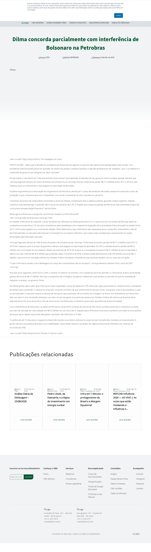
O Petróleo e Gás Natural (95, 495)
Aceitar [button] (118, 15)
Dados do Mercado (118, 493)
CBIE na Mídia (116, 488)
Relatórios (70, 474)
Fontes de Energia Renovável (95, 488)
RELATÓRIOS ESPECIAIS (99, 23)
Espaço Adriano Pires (119, 479)
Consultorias (71, 479)
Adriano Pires (52, 391)
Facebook (140, 483)
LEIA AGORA (26, 420)
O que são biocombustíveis (95, 475)
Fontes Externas (119, 391)
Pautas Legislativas (74, 483)
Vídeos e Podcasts (118, 483)
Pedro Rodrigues (86, 391)
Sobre (45, 474)
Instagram (140, 479)
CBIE (48, 57)
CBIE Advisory (49, 479)
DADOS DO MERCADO (121, 23)
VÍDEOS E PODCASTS (77, 23)
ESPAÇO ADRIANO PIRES (56, 23)
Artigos (114, 474)
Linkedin (139, 488)
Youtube (139, 474)
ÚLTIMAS (25, 23)
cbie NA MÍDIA (38, 23)
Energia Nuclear (95, 481)
